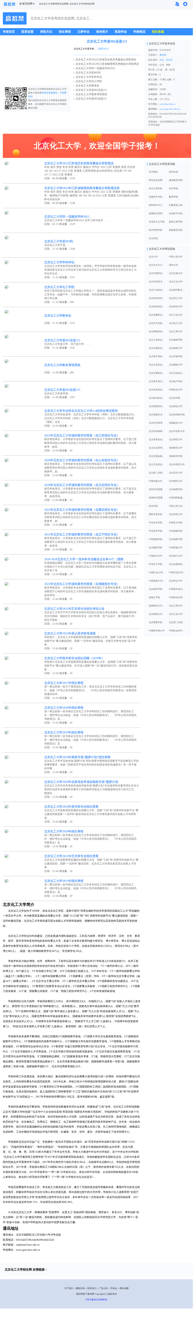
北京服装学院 (176, 339)
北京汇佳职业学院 (157, 290)
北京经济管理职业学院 (157, 423)
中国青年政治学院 (177, 589)
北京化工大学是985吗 (88, 72)
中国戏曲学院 (155, 539)
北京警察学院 (155, 622)
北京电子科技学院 (177, 381)
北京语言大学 (176, 472)
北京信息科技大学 (177, 564)
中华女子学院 (155, 564)
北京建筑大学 (176, 364)
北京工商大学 (176, 331)
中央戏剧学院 (176, 531)
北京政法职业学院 (157, 398)
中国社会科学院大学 (177, 630)
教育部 (163, 55)
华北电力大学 (176, 556)
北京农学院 (174, 398)
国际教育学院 (176, 230)
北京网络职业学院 (157, 331)
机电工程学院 (176, 221)
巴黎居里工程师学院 (177, 205)
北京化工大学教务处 (87, 85)
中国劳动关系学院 (177, 597)
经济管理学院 (155, 230)
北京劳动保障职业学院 (157, 431)
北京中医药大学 (177, 431)
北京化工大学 (176, 323)
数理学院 (173, 196)
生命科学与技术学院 (177, 213)
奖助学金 (121, 31)
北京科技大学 (176, 306)
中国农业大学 (176, 389)
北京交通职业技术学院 (157, 373)
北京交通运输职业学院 (157, 456)
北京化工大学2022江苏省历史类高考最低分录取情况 (106, 59)
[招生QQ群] (177, 4)
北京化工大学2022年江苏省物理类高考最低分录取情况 (107, 64)
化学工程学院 (155, 188)
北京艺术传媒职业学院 (157, 323)
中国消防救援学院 (177, 497)
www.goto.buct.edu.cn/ (170, 109)
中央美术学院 (155, 531)
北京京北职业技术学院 (157, 364)
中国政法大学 (155, 556)
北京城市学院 (155, 589)
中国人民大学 (176, 256)
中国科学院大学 (157, 630)
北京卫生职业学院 (157, 464)
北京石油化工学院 (177, 373)
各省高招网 (25, 3)
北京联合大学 (176, 580)
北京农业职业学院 (157, 389)
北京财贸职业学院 (157, 406)
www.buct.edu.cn (167, 104)
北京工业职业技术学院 (157, 339)
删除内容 (80, 1288)
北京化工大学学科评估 (89, 77)
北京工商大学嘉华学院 (177, 605)
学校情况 (139, 31)
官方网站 (153, 172)
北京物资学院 (176, 489)
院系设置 (27, 31)
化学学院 (173, 188)
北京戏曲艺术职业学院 (157, 414)
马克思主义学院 (157, 221)
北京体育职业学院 (157, 439)
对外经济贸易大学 (157, 489)
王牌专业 (83, 31)
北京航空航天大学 (177, 290)
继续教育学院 (176, 180)
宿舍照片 (102, 31)
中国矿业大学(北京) (157, 572)
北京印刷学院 (176, 356)
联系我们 (91, 1288)
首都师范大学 (176, 447)
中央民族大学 (176, 547)
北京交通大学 (176, 273)
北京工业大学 (176, 281)
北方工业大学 (176, 315)
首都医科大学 (176, 423)
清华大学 (173, 265)
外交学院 (153, 506)
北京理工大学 (176, 298)
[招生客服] (185, 4)
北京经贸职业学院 (157, 273)
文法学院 (153, 238)
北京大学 (153, 256)
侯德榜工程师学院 (157, 213)
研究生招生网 (155, 180)
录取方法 (46, 31)
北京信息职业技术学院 (157, 348)
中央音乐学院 (155, 522)
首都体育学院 (176, 456)
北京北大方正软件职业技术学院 (157, 265)
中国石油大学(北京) (177, 572)
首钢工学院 (154, 597)
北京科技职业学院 (157, 306)
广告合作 (103, 1288)
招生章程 (65, 31)
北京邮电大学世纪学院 (157, 614)
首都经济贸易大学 (157, 497)
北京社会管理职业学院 (157, 447)
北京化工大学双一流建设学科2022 (95, 68)
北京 (162, 60)
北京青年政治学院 (157, 381)
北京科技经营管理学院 (157, 298)
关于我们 (68, 1288)
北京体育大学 (176, 514)
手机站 (113, 1288)
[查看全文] (103, 48)
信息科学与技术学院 (157, 196)
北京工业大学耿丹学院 (177, 614)
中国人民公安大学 (177, 506)
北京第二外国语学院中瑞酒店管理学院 (177, 622)
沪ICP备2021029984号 (96, 1299)
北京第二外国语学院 (157, 472)
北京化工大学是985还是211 (107, 41)
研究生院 (173, 172)
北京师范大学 (176, 439)
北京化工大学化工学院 (89, 81)
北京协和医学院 (177, 414)
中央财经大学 (176, 481)
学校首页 (9, 31)
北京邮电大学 (176, 348)
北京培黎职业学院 (157, 315)
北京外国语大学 (177, 464)
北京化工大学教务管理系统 (91, 94)
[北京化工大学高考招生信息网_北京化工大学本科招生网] (15, 18)
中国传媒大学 (155, 481)
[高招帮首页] (9, 4)
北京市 (169, 60)
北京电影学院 (176, 539)
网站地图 (124, 1288)
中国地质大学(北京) (157, 580)
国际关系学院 (155, 514)
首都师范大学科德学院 (157, 605)
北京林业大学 (176, 406)
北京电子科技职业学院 (157, 356)
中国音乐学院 (176, 522)
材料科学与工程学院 (157, 205)
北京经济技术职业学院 (157, 281)
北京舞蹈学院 (155, 547)
